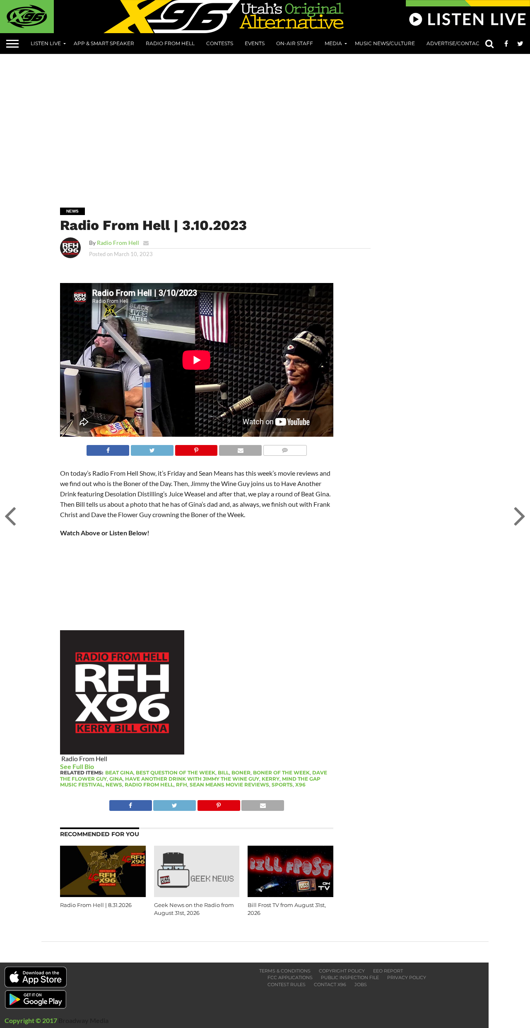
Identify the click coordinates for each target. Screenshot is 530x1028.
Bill (223, 772)
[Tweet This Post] (151, 448)
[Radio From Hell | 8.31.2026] (103, 894)
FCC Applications (290, 977)
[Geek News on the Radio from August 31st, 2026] (197, 894)
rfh (181, 784)
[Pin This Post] (196, 448)
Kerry (270, 779)
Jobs (360, 984)
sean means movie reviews (229, 784)
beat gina (119, 772)
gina (116, 779)
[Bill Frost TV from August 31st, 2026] (290, 894)
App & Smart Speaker (104, 43)
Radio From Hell (170, 43)
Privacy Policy (406, 977)
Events (255, 43)
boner (241, 772)
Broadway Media (83, 1020)
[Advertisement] (285, 125)
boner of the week (281, 772)
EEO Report (388, 971)
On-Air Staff (294, 43)
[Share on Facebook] (108, 448)
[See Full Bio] (98, 766)
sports (282, 784)
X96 (300, 784)
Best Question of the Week (175, 772)
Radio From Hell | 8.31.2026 (96, 905)
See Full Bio (77, 766)
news (114, 784)
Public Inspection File (350, 977)
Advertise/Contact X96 (459, 43)
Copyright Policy (342, 971)
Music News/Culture (385, 43)
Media (333, 43)
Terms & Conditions (285, 971)
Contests (219, 43)
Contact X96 (330, 984)
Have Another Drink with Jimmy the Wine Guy (192, 779)
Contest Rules (286, 984)
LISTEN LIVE (46, 43)
